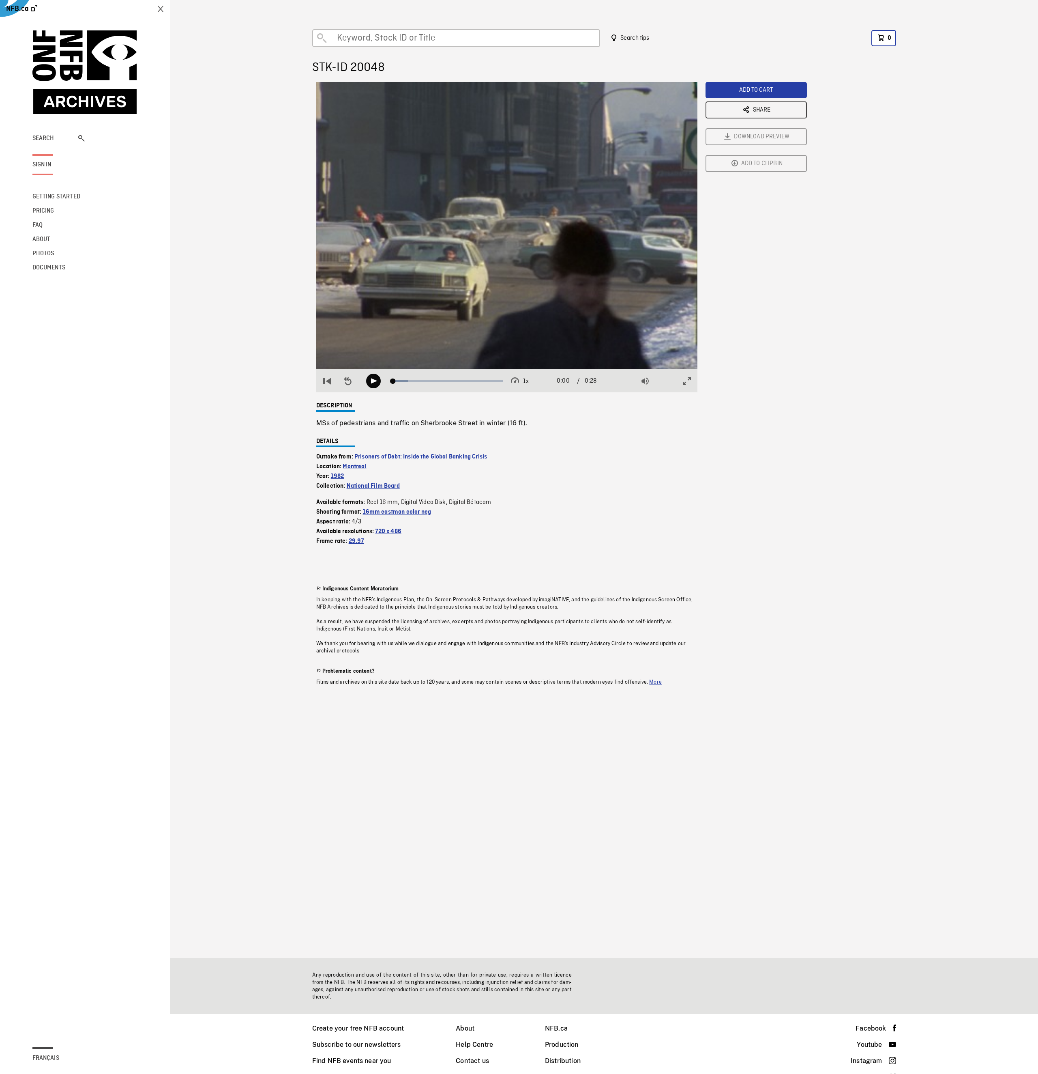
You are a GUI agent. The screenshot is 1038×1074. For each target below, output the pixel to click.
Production (562, 1044)
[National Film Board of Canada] (85, 72)
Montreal (354, 466)
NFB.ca (556, 1028)
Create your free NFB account (358, 1028)
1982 (337, 476)
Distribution (563, 1061)
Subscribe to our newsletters (356, 1044)
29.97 (356, 541)
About (465, 1028)
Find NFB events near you (351, 1061)
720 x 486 (388, 531)
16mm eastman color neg (397, 512)
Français (45, 1058)
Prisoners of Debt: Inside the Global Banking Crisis (420, 457)
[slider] (448, 381)
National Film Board (373, 486)
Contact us (472, 1061)
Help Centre (474, 1044)
